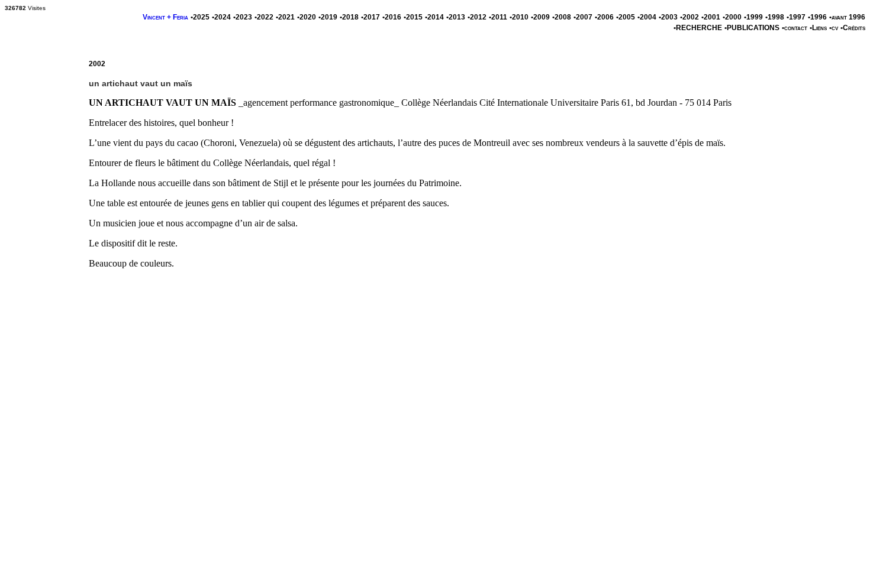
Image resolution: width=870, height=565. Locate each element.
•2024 (221, 17)
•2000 (732, 17)
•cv (833, 28)
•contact (794, 28)
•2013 (455, 17)
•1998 (774, 17)
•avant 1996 (847, 17)
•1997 (796, 17)
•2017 (370, 17)
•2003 (668, 17)
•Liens (818, 28)
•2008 (561, 17)
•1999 (753, 17)
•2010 (519, 17)
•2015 (413, 17)
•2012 (477, 17)
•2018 (349, 17)
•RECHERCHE (698, 28)
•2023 (242, 17)
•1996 (817, 17)
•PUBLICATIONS (751, 28)
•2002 (689, 17)
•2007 (582, 17)
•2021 (285, 17)
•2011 (498, 17)
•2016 (391, 17)
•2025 (200, 17)
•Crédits (852, 28)
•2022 (263, 17)
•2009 (540, 17)
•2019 (327, 17)
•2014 (434, 17)
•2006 (604, 17)
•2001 (710, 17)
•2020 (306, 17)
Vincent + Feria (165, 17)
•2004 (646, 17)
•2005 (625, 17)
